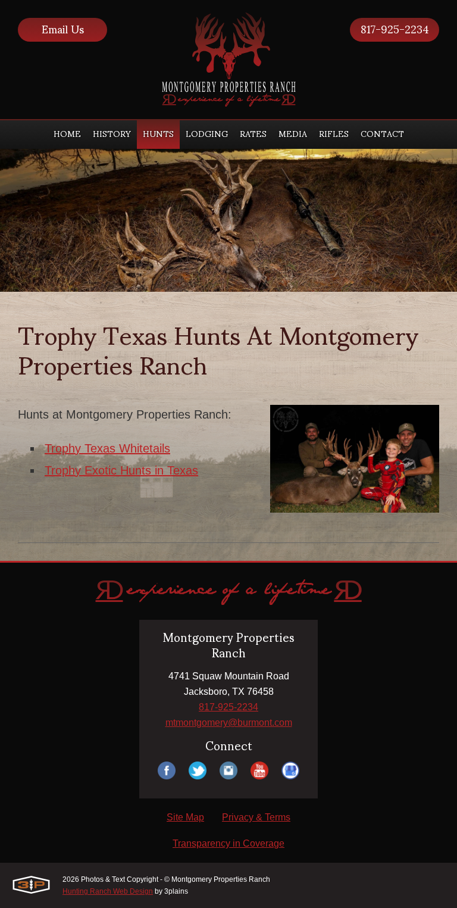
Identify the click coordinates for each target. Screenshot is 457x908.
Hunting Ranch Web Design (107, 891)
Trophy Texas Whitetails (107, 448)
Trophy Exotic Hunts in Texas (121, 470)
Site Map (185, 817)
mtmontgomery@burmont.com (228, 722)
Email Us (63, 30)
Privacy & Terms (256, 817)
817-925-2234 (395, 30)
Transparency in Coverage (228, 843)
